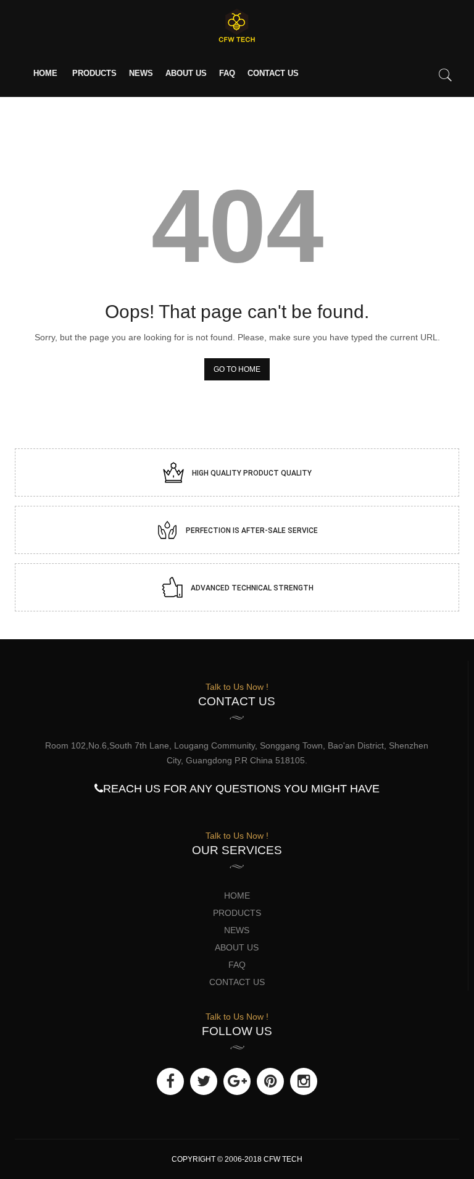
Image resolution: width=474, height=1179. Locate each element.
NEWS (141, 73)
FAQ (227, 73)
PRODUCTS (94, 73)
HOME (45, 73)
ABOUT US (186, 73)
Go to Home (237, 369)
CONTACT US (273, 73)
